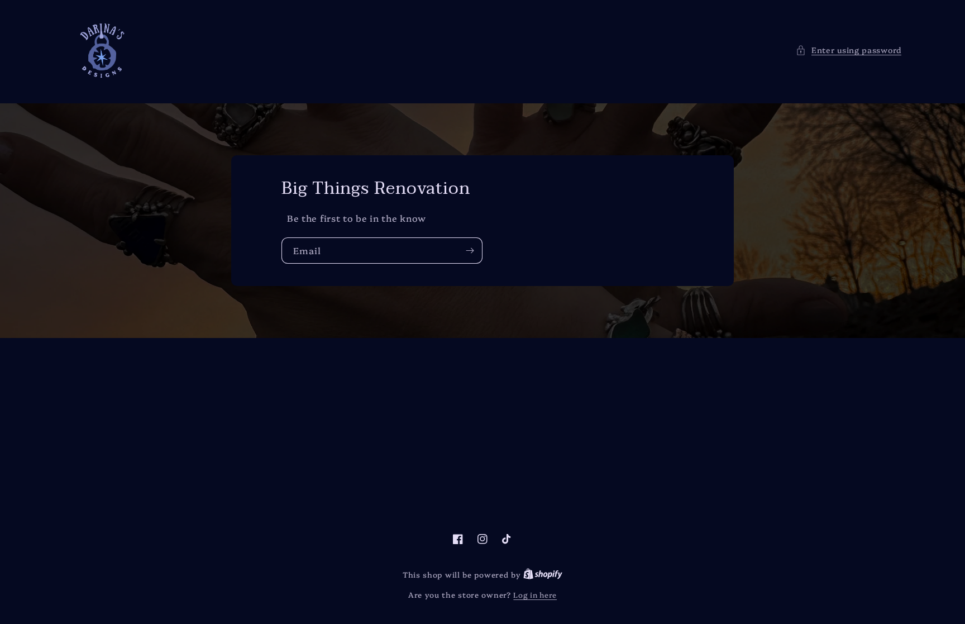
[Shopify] (542, 574)
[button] (848, 50)
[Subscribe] (469, 250)
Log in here (535, 594)
